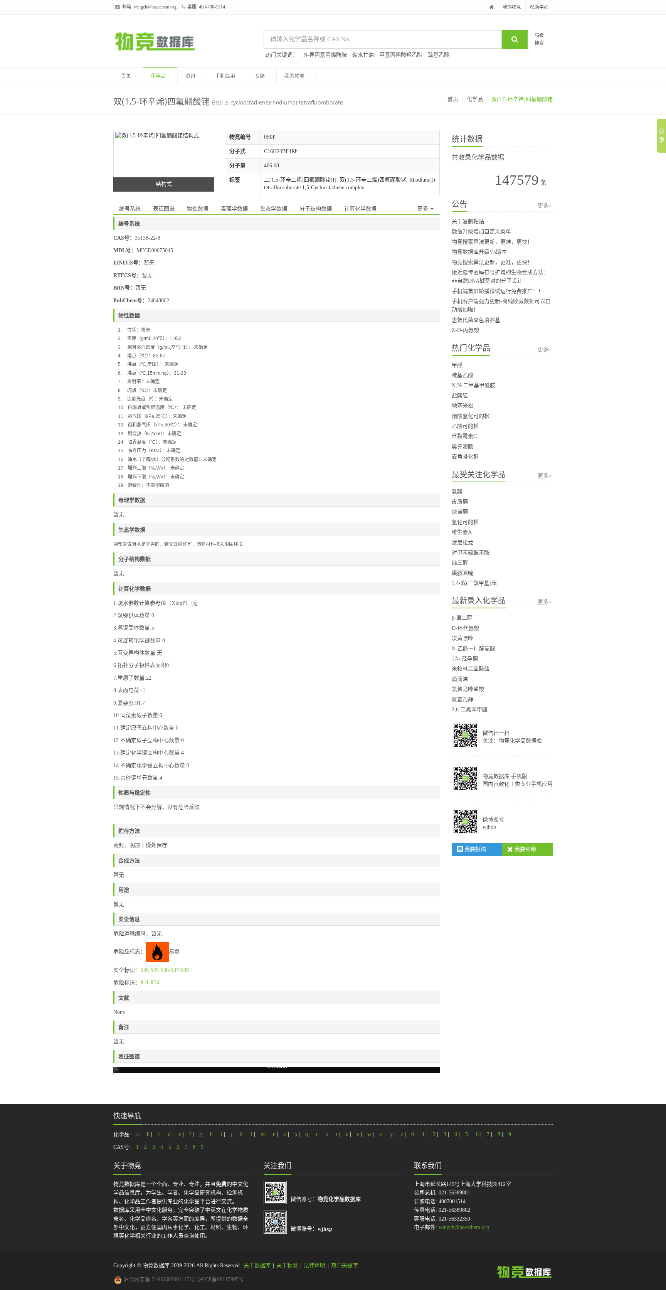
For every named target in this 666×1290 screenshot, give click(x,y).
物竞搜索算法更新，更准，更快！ (492, 242)
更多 (423, 209)
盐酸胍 (460, 396)
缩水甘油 (363, 55)
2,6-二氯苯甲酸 (470, 709)
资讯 (190, 76)
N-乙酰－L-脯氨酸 (473, 649)
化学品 (158, 76)
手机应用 (225, 76)
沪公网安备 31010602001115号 (158, 1279)
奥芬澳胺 (462, 447)
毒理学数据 (234, 209)
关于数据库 (257, 1265)
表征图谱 (164, 209)
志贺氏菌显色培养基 (476, 320)
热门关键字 (344, 1265)
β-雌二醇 (462, 618)
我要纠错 (524, 849)
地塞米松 (462, 406)
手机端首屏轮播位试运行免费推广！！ (497, 291)
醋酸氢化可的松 (470, 416)
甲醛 (457, 365)
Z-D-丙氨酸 (465, 330)
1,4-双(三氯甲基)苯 (474, 583)
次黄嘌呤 (462, 638)
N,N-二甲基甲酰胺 (473, 385)
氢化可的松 (465, 522)
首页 (126, 76)
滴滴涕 (460, 679)
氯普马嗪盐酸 (468, 689)
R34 (154, 982)
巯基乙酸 (438, 55)
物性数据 (198, 209)
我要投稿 (474, 849)
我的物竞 (512, 7)
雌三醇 (460, 563)
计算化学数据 (360, 209)
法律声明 (314, 1265)
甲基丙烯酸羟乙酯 (400, 55)
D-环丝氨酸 (465, 628)
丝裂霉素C (464, 436)
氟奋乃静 (462, 699)
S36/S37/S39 (174, 970)
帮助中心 (539, 7)
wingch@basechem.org (155, 7)
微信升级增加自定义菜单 (481, 231)
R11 (144, 982)
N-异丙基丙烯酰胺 (325, 55)
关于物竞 (287, 1265)
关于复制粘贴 (468, 221)
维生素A (462, 532)
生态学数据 (273, 209)
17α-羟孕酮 (465, 659)
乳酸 (457, 492)
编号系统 (130, 209)
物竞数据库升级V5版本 (479, 252)
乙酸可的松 (465, 426)
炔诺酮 (460, 512)
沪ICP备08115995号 (221, 1279)
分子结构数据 (315, 209)
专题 (260, 76)
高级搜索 (539, 39)
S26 (144, 970)
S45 (154, 970)
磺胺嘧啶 (462, 573)
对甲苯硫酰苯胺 (470, 553)
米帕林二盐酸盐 (470, 669)
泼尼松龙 (462, 543)
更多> (545, 206)
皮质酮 (460, 502)
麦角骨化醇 (465, 457)
